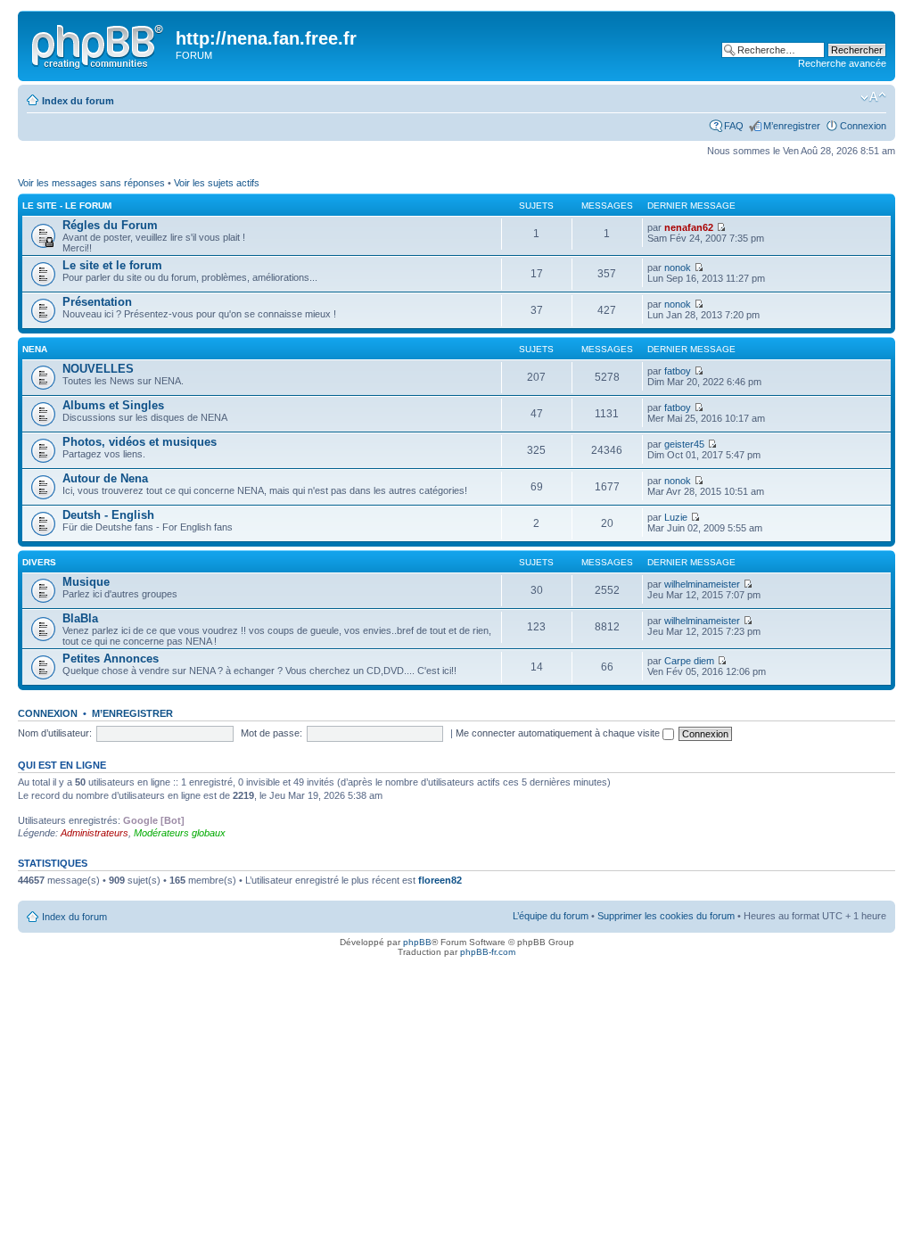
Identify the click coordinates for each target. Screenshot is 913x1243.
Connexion (863, 125)
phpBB (417, 942)
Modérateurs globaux (180, 832)
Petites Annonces (110, 658)
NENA (34, 349)
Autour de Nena (105, 478)
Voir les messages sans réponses (91, 182)
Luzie (675, 517)
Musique (86, 582)
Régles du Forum (110, 225)
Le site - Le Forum (66, 205)
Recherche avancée (842, 63)
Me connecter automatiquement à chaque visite (559, 733)
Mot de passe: (271, 733)
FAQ (734, 125)
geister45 (684, 444)
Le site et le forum (112, 265)
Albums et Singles (113, 405)
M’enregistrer (791, 125)
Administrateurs (94, 832)
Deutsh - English (108, 515)
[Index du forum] (99, 43)
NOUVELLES (98, 368)
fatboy (677, 371)
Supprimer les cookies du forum (666, 915)
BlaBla (80, 618)
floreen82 (440, 880)
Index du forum (78, 100)
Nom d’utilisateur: (55, 733)
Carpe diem (689, 660)
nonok (677, 267)
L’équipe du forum (550, 915)
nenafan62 (688, 227)
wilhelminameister (702, 584)
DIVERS (39, 562)
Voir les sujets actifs (216, 182)
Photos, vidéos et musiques (139, 442)
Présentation (97, 302)
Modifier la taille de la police (873, 97)
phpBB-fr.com (487, 952)
